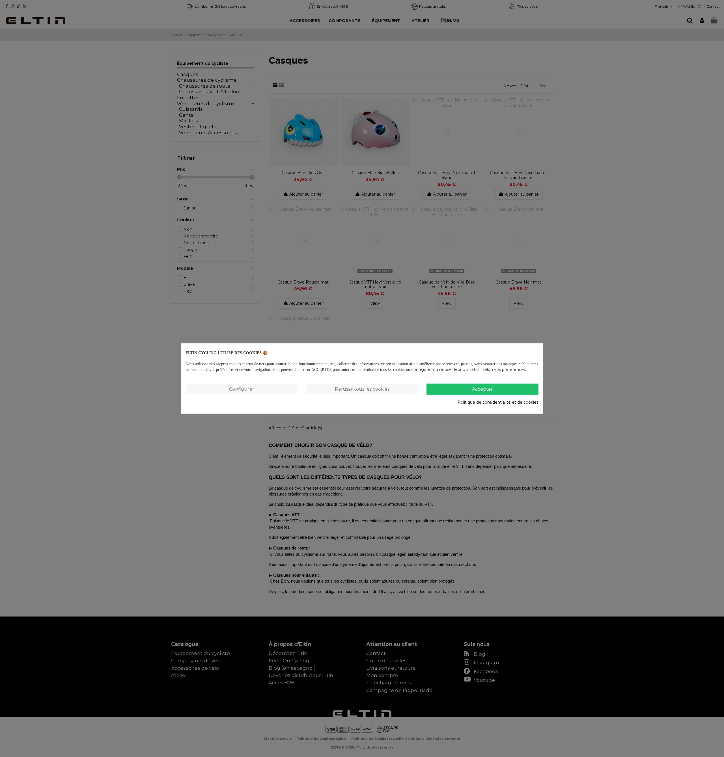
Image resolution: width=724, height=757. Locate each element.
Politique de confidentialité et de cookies (498, 402)
